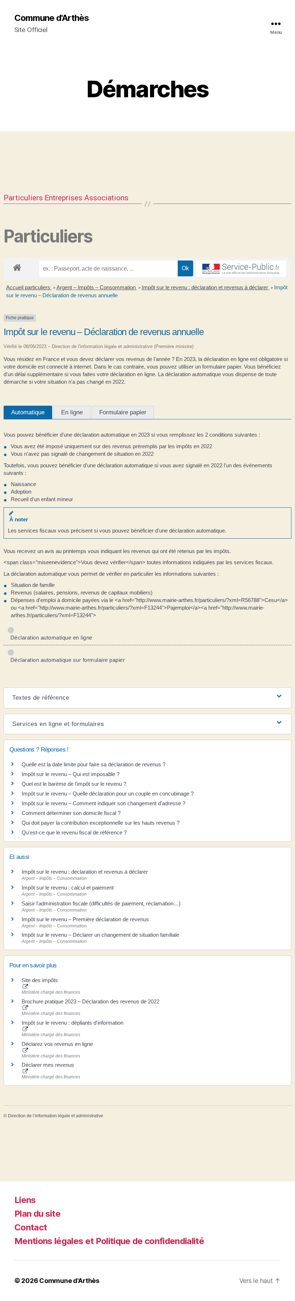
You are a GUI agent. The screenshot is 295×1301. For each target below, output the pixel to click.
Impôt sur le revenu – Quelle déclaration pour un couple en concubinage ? (108, 793)
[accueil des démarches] (17, 266)
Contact (30, 1227)
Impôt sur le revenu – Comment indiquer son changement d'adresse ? (103, 803)
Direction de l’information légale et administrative (55, 1115)
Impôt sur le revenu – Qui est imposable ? (70, 774)
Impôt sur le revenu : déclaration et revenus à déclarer (205, 287)
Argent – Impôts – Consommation (96, 287)
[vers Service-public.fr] (241, 268)
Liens (25, 1200)
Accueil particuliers (29, 287)
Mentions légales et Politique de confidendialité (109, 1241)
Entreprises (63, 197)
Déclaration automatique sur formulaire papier (66, 660)
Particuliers (23, 197)
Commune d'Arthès (51, 18)
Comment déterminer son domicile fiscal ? (71, 813)
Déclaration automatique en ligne (49, 637)
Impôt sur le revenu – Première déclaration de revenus (85, 919)
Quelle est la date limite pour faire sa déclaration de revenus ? (93, 764)
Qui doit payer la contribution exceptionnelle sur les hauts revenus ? (101, 823)
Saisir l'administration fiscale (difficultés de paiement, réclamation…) (101, 903)
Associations (106, 197)
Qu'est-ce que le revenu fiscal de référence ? (74, 832)
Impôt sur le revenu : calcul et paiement (68, 888)
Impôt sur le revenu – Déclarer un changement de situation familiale (100, 935)
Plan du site (37, 1213)
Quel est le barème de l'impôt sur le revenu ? (74, 784)
